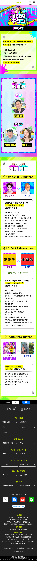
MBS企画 (16, 537)
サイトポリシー (21, 548)
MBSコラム (24, 464)
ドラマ (4, 427)
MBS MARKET (7, 485)
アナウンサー (6, 464)
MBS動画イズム (7, 443)
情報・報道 (6, 422)
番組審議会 (26, 522)
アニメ (22, 427)
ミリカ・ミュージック (14, 539)
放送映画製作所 (26, 537)
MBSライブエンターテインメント (25, 541)
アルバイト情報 (22, 529)
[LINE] (31, 499)
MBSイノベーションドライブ (18, 543)
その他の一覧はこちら (18, 506)
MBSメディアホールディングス (14, 535)
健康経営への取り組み (10, 524)
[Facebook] (26, 402)
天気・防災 (23, 475)
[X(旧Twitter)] (15, 402)
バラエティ (23, 422)
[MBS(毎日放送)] (18, 2)
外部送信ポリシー (9, 548)
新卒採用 (13, 529)
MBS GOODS (25, 485)
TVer (22, 443)
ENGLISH (30, 524)
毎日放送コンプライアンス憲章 (18, 520)
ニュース (5, 475)
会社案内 (12, 517)
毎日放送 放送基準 (22, 517)
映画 (4, 453)
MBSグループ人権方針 (14, 522)
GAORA (8, 537)
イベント (23, 453)
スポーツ (5, 432)
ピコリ (24, 539)
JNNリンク (22, 524)
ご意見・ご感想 (18, 551)
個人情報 (30, 548)
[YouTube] (22, 499)
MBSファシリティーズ (8, 541)
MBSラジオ (28, 535)
